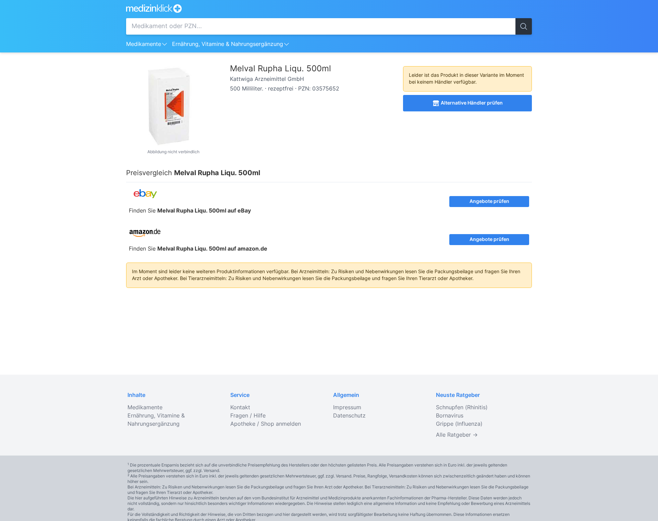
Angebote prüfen (489, 201)
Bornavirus (449, 416)
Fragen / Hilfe (248, 416)
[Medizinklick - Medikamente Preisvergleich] (329, 8)
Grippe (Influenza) (459, 424)
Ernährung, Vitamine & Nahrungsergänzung (227, 44)
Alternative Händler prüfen (472, 103)
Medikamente (143, 44)
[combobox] (320, 26)
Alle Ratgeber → (457, 435)
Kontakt (240, 407)
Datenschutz (349, 416)
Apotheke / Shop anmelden (265, 424)
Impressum (347, 407)
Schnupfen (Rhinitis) (462, 407)
